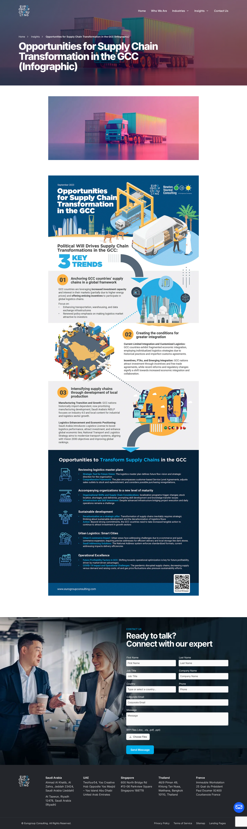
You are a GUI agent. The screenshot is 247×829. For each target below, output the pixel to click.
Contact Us (221, 10)
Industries (178, 10)
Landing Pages (217, 823)
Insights (199, 10)
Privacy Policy (162, 823)
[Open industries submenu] (187, 11)
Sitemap (200, 823)
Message (132, 710)
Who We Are (159, 10)
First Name (132, 657)
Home (142, 10)
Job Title (131, 670)
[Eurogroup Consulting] (24, 10)
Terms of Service (183, 823)
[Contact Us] (239, 807)
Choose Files (140, 736)
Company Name (188, 670)
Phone (182, 683)
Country (131, 683)
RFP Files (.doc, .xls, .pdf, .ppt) (143, 729)
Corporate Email (135, 696)
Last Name (185, 657)
